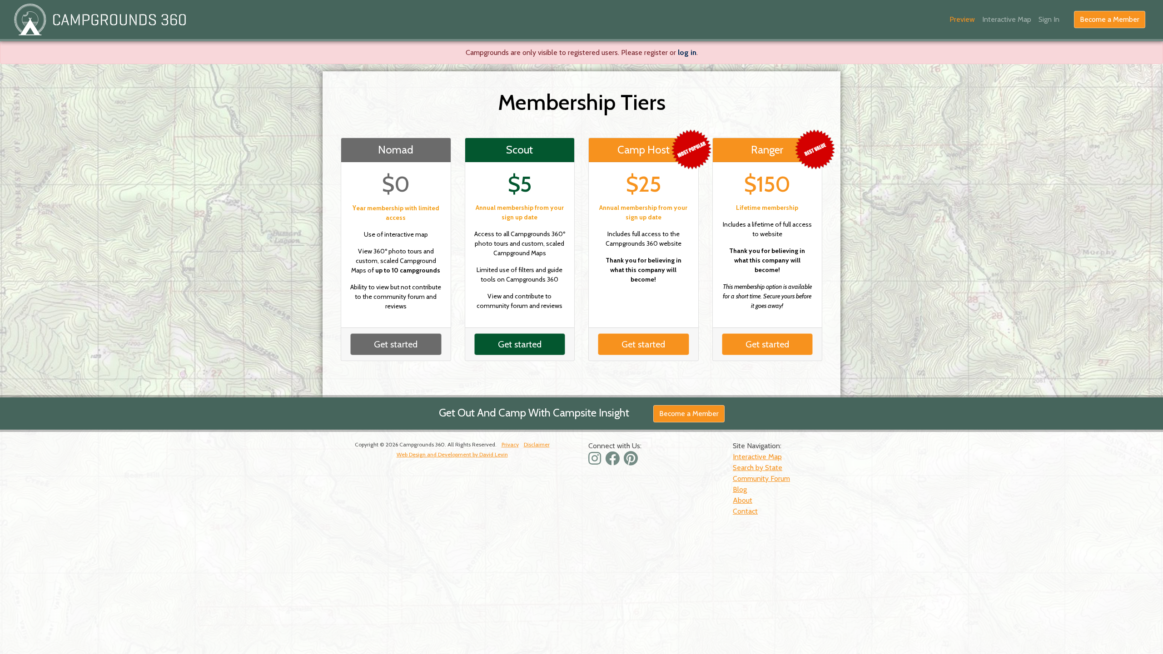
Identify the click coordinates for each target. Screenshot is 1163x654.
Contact (745, 511)
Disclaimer (537, 444)
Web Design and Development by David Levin (452, 454)
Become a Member (1109, 19)
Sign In (1049, 19)
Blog (740, 489)
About (742, 500)
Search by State (757, 467)
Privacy (510, 444)
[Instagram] (595, 461)
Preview (962, 19)
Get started (395, 344)
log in (687, 52)
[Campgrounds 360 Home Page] (100, 19)
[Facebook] (613, 461)
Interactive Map (1006, 19)
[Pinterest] (632, 461)
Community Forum (761, 478)
